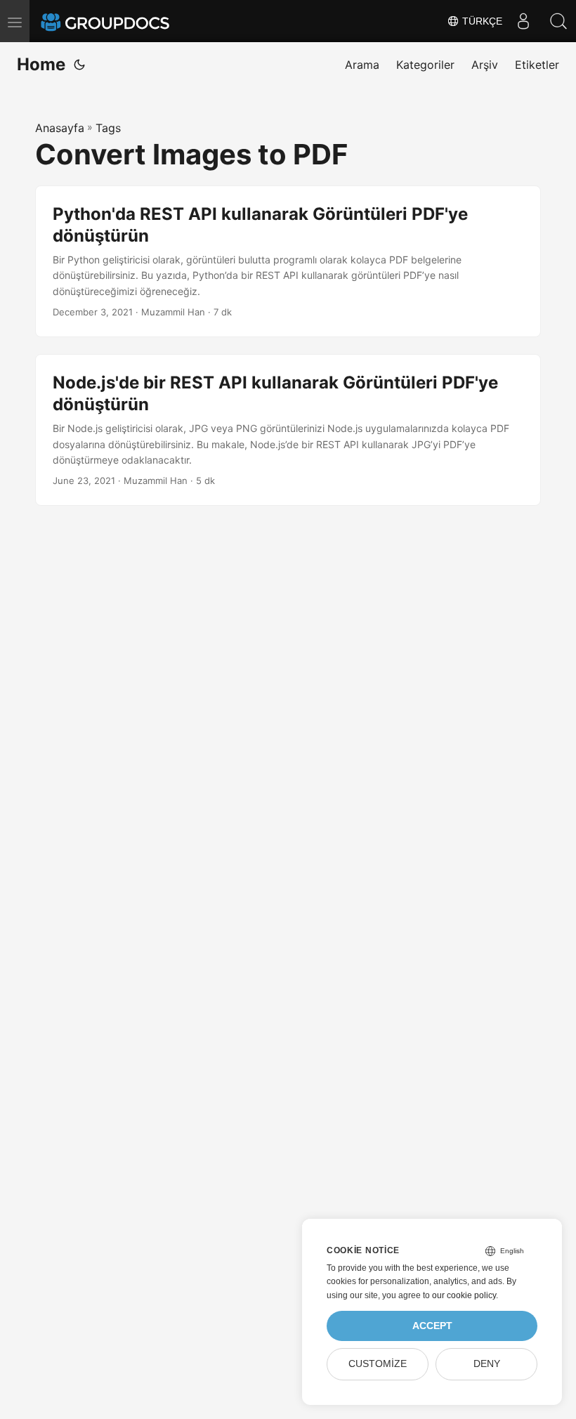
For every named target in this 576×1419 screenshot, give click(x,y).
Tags (108, 128)
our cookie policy (464, 1295)
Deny (486, 1364)
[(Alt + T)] (79, 65)
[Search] (558, 21)
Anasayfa (59, 128)
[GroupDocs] (124, 21)
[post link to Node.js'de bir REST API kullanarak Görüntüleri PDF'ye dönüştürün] (288, 430)
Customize (377, 1364)
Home (41, 64)
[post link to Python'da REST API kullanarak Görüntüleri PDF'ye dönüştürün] (288, 261)
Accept (432, 1326)
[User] (523, 21)
